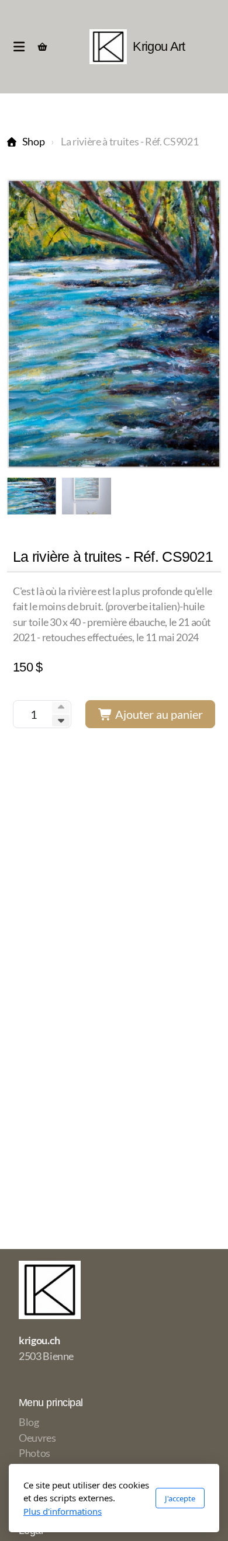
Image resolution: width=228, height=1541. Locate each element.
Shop (33, 141)
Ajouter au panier (158, 714)
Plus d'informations (62, 1511)
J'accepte (180, 1498)
